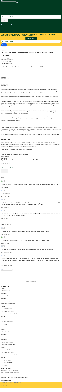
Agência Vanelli (8, 385)
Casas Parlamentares (8, 321)
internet (43, 93)
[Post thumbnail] (3, 182)
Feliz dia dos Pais (6, 193)
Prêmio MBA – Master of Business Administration (14, 314)
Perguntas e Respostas (7, 301)
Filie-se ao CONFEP (31, 38)
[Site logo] (8, 7)
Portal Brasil (3, 50)
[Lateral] (2, 390)
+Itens (3, 316)
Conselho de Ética (6, 290)
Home (3, 288)
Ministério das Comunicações (25, 149)
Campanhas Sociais (8, 308)
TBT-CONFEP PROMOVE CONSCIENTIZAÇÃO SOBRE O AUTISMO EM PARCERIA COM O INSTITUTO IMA (25, 240)
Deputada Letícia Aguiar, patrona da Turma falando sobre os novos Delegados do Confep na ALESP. (25, 231)
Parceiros (4, 298)
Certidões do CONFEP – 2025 (8, 303)
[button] (31, 327)
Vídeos (5, 324)
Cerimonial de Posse (8, 296)
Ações (3, 306)
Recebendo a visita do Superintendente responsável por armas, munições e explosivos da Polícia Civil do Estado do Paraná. (31, 184)
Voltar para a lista (5, 156)
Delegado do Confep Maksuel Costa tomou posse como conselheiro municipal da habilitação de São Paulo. (27, 249)
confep (11, 59)
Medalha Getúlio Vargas (9, 311)
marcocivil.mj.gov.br (49, 142)
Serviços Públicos (7, 319)
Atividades (4, 293)
